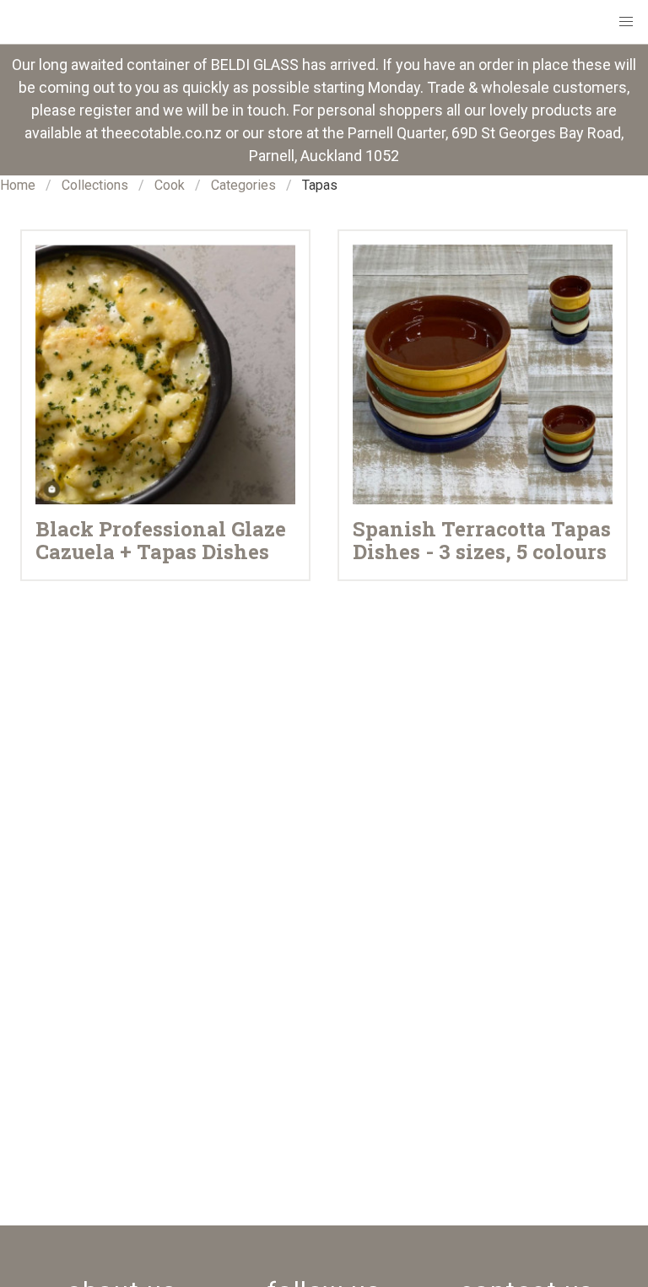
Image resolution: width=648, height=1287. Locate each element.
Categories (243, 185)
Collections (95, 185)
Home (17, 185)
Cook (169, 185)
